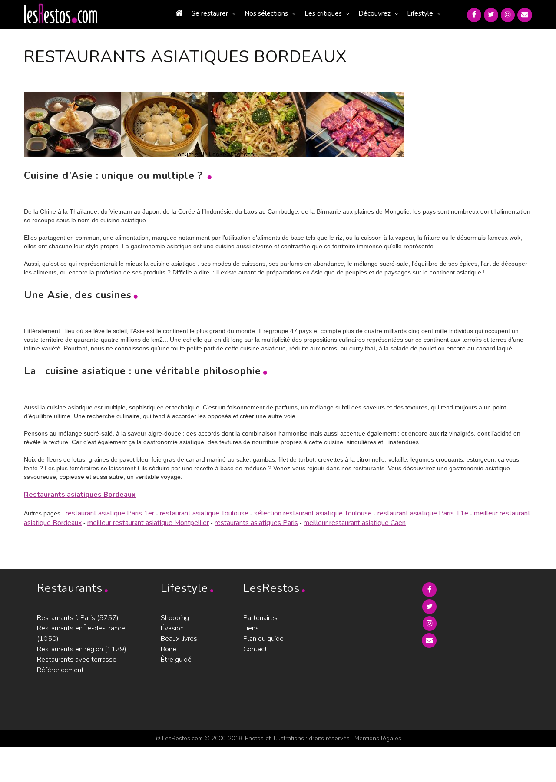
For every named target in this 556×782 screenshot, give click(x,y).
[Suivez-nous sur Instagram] (508, 15)
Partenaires (260, 618)
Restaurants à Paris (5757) (78, 618)
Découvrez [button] (374, 13)
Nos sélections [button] (266, 13)
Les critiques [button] (323, 13)
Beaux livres (179, 638)
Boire (168, 649)
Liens (251, 628)
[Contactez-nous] (524, 15)
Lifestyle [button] (420, 13)
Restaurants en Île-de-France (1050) (81, 633)
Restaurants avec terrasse (76, 659)
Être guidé (176, 659)
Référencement (60, 670)
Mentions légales (377, 738)
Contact (255, 649)
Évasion (172, 628)
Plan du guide (263, 638)
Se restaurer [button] (210, 13)
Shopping (175, 618)
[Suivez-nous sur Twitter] (491, 15)
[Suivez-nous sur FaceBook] (474, 15)
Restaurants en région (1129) (81, 649)
